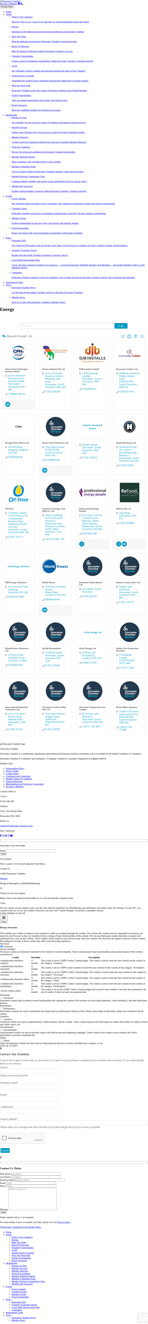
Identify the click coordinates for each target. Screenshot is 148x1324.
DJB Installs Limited (89, 369)
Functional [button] (5, 995)
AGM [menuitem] (14, 1250)
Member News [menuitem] (18, 1320)
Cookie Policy (12, 773)
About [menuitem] (9, 1234)
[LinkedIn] (6, 835)
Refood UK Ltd (123, 509)
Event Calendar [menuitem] (19, 1289)
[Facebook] (0, 835)
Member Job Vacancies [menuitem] (22, 1284)
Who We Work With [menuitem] (21, 1255)
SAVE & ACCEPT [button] (9, 1046)
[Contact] (22, 4)
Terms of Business (14, 781)
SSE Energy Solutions (16, 582)
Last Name (5, 1177)
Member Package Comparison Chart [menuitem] (28, 1281)
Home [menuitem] (8, 1232)
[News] (7, 406)
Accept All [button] (20, 913)
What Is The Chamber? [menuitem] (22, 1237)
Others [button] (3, 1038)
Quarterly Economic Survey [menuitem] (24, 1305)
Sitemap (3, 878)
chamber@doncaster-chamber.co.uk (16, 826)
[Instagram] (9, 835)
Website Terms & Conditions (19, 779)
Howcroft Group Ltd (126, 443)
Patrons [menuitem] (15, 1240)
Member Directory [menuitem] (20, 1271)
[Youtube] (11, 835)
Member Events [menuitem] (19, 1294)
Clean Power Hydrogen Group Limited (16, 370)
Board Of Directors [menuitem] (20, 1245)
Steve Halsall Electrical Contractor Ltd (16, 708)
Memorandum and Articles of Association (25, 784)
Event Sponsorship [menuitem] (20, 1297)
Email (2, 850)
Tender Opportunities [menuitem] (21, 1258)
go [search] (122, 325)
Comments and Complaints (18, 776)
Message (4, 1209)
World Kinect (48, 582)
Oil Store (9, 509)
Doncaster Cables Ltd (127, 369)
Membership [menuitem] (11, 1263)
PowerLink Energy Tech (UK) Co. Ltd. (53, 510)
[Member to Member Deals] (81, 545)
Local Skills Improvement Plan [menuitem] (26, 1307)
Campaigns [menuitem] (17, 1310)
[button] (4, 336)
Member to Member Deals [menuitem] (24, 1279)
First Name (5, 1174)
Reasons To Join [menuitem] (19, 1266)
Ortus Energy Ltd (87, 648)
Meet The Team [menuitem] (19, 1242)
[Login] (19, 4)
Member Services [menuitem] (19, 1268)
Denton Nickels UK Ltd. (53, 369)
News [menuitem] (8, 1315)
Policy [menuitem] (9, 1299)
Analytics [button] (4, 1016)
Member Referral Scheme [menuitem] (23, 1276)
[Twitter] (3, 835)
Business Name (7, 1180)
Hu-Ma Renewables (51, 648)
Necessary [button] (4, 943)
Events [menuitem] (9, 1286)
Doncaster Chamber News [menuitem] (24, 1317)
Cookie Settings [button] (7, 913)
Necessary (8, 946)
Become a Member (8, 4)
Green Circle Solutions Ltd (55, 443)
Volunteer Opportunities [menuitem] (22, 1247)
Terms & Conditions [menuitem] (21, 1273)
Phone (3, 1186)
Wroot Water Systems (126, 707)
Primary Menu (7, 7)
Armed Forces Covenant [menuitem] (23, 1253)
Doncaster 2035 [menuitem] (19, 1302)
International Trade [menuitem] (14, 1312)
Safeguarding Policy (15, 768)
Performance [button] (6, 1006)
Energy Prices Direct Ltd (17, 443)
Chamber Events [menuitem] (19, 1292)
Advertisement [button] (6, 1027)
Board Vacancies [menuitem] (19, 1260)
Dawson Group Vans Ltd (128, 582)
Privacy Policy (12, 771)
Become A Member (15, 786)
